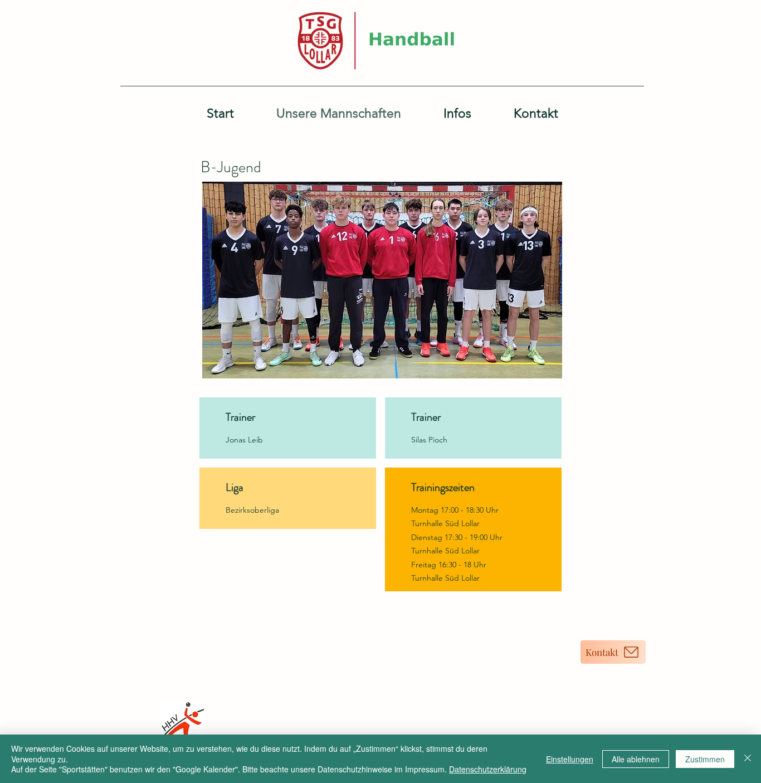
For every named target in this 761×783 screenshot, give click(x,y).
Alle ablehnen (636, 759)
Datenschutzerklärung (487, 769)
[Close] (747, 758)
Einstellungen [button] (569, 759)
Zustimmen (705, 759)
